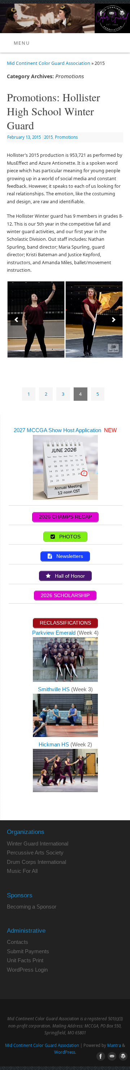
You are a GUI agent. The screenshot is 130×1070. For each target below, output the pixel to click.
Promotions (66, 137)
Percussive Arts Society (35, 852)
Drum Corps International (36, 862)
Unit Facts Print (25, 960)
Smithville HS (54, 689)
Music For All (22, 871)
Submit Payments (28, 951)
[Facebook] (100, 14)
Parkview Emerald (53, 633)
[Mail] (110, 14)
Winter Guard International (37, 843)
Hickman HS (54, 744)
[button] (16, 319)
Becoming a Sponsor (31, 906)
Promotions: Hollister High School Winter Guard (53, 111)
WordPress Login (27, 970)
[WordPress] (121, 14)
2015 (48, 137)
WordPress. (65, 1052)
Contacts (17, 942)
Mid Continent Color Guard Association (48, 63)
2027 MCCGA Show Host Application (58, 430)
